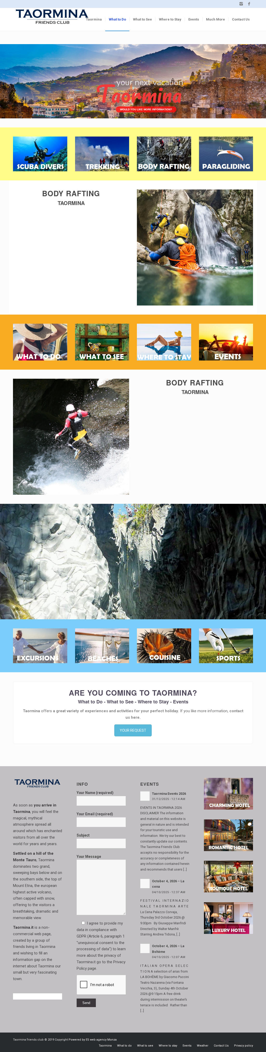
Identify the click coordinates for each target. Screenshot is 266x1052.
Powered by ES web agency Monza (93, 1039)
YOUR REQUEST (133, 730)
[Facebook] (249, 4)
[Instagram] (241, 4)
